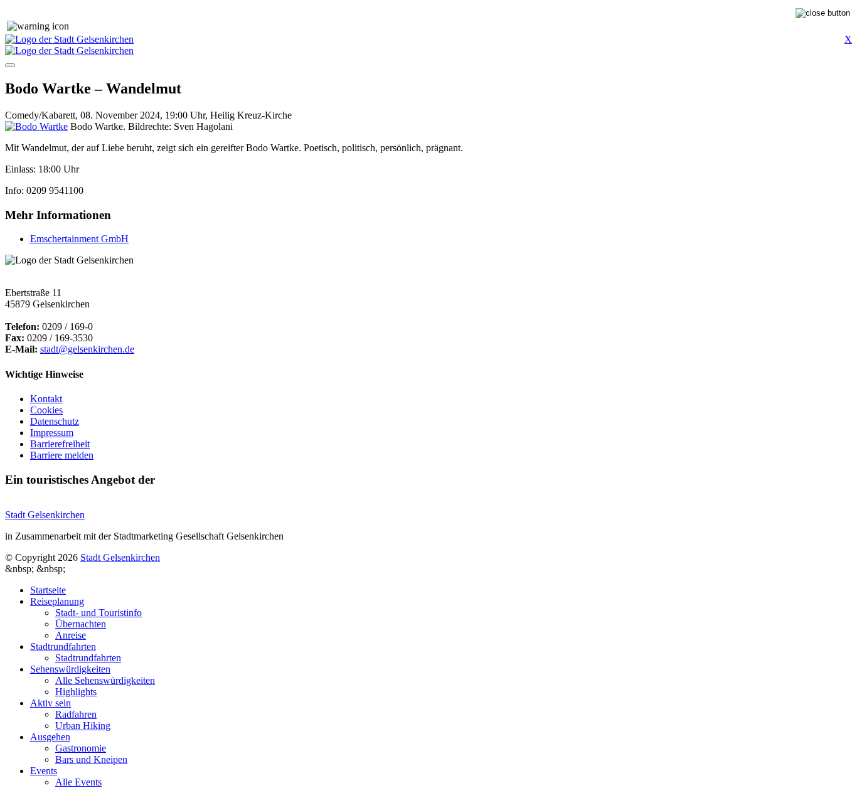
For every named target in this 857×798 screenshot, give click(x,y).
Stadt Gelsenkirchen (45, 514)
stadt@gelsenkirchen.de (87, 349)
